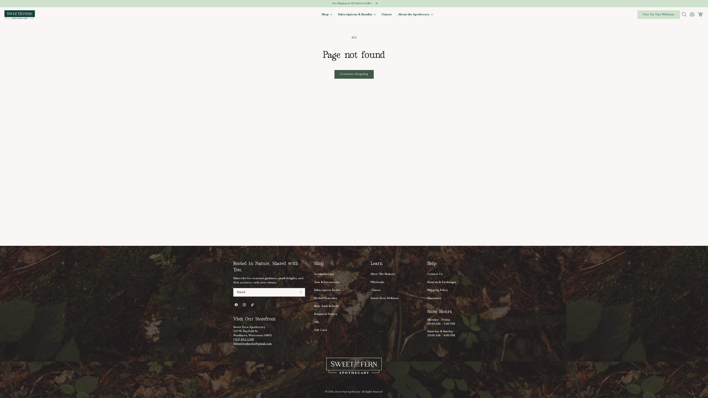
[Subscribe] (301, 292)
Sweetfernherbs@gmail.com (252, 343)
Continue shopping (354, 74)
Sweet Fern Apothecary (347, 392)
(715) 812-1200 (243, 339)
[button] (326, 15)
